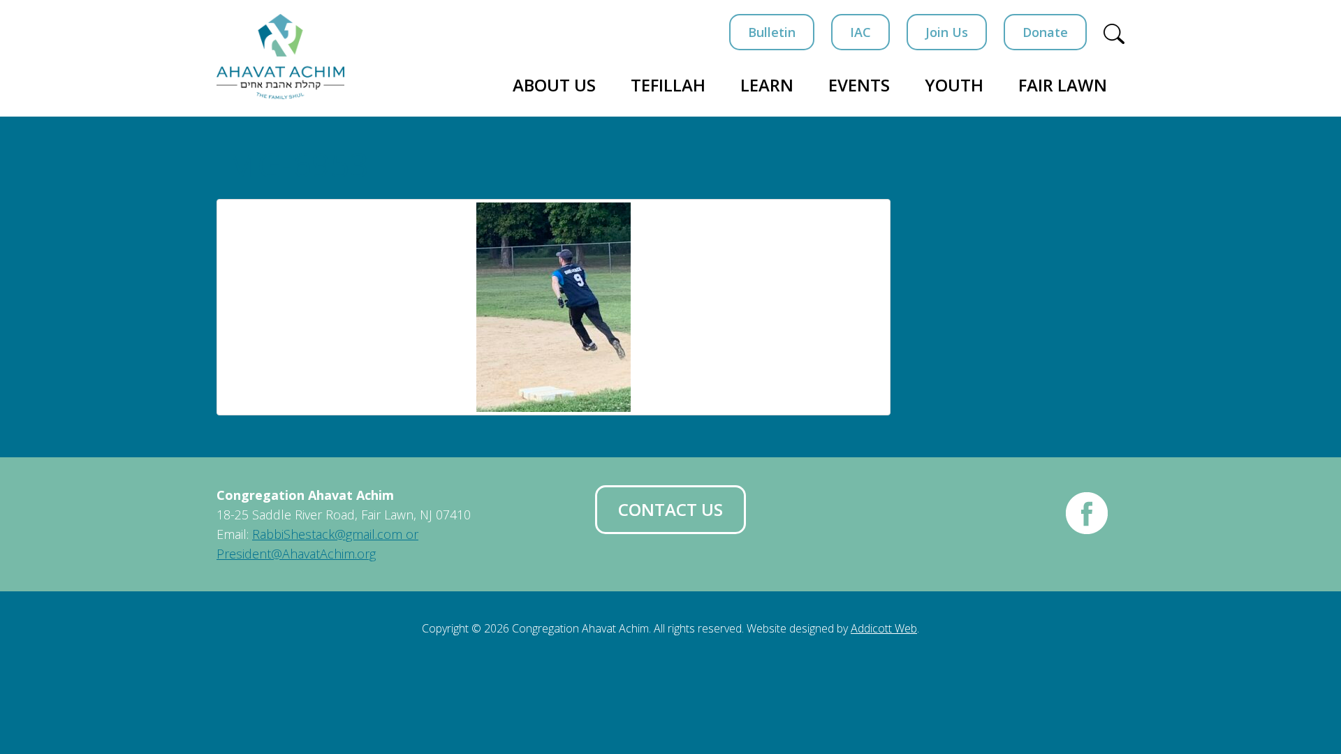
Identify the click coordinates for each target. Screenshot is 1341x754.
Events (859, 84)
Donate (1045, 32)
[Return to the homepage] (280, 56)
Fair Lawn (1062, 84)
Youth (954, 84)
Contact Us (670, 509)
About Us (554, 84)
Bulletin (772, 32)
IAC (860, 32)
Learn (766, 84)
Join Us (946, 32)
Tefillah (668, 84)
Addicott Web (884, 628)
